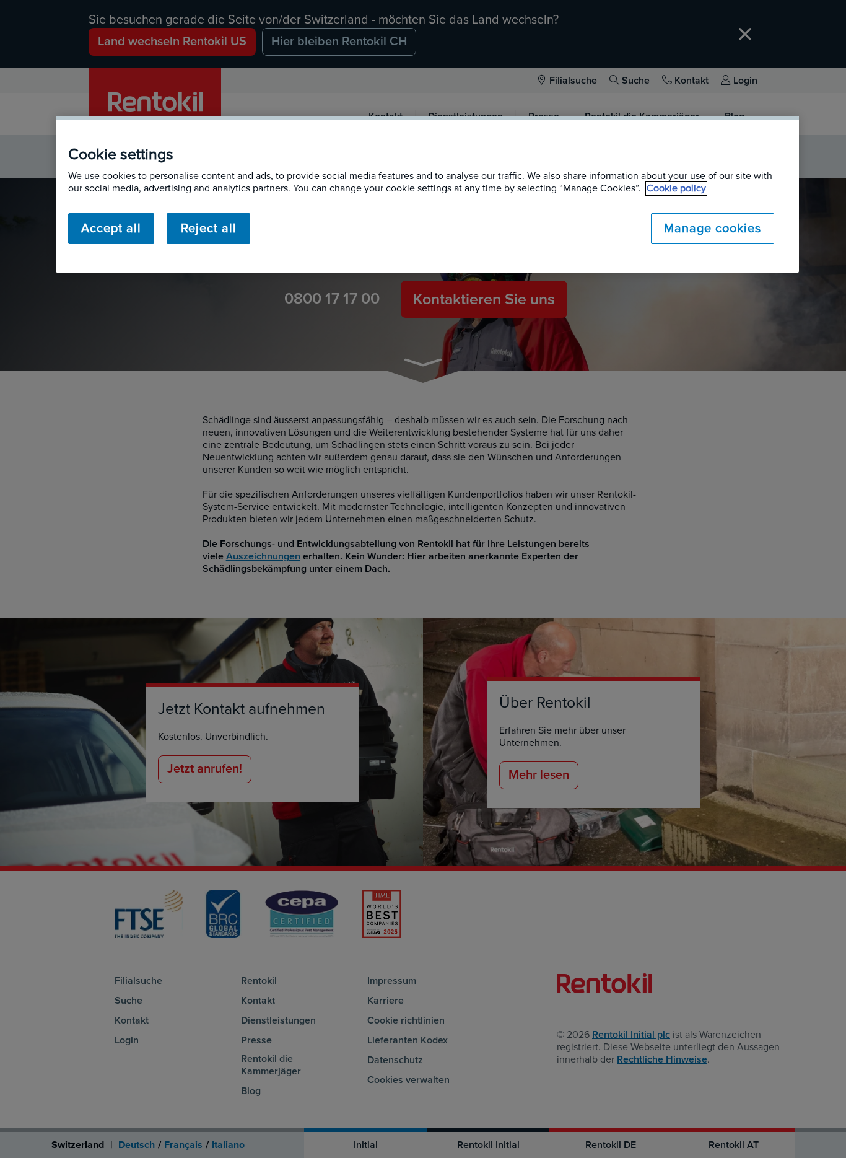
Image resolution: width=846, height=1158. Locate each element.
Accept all (111, 228)
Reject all (209, 228)
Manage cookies (712, 228)
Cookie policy (676, 188)
